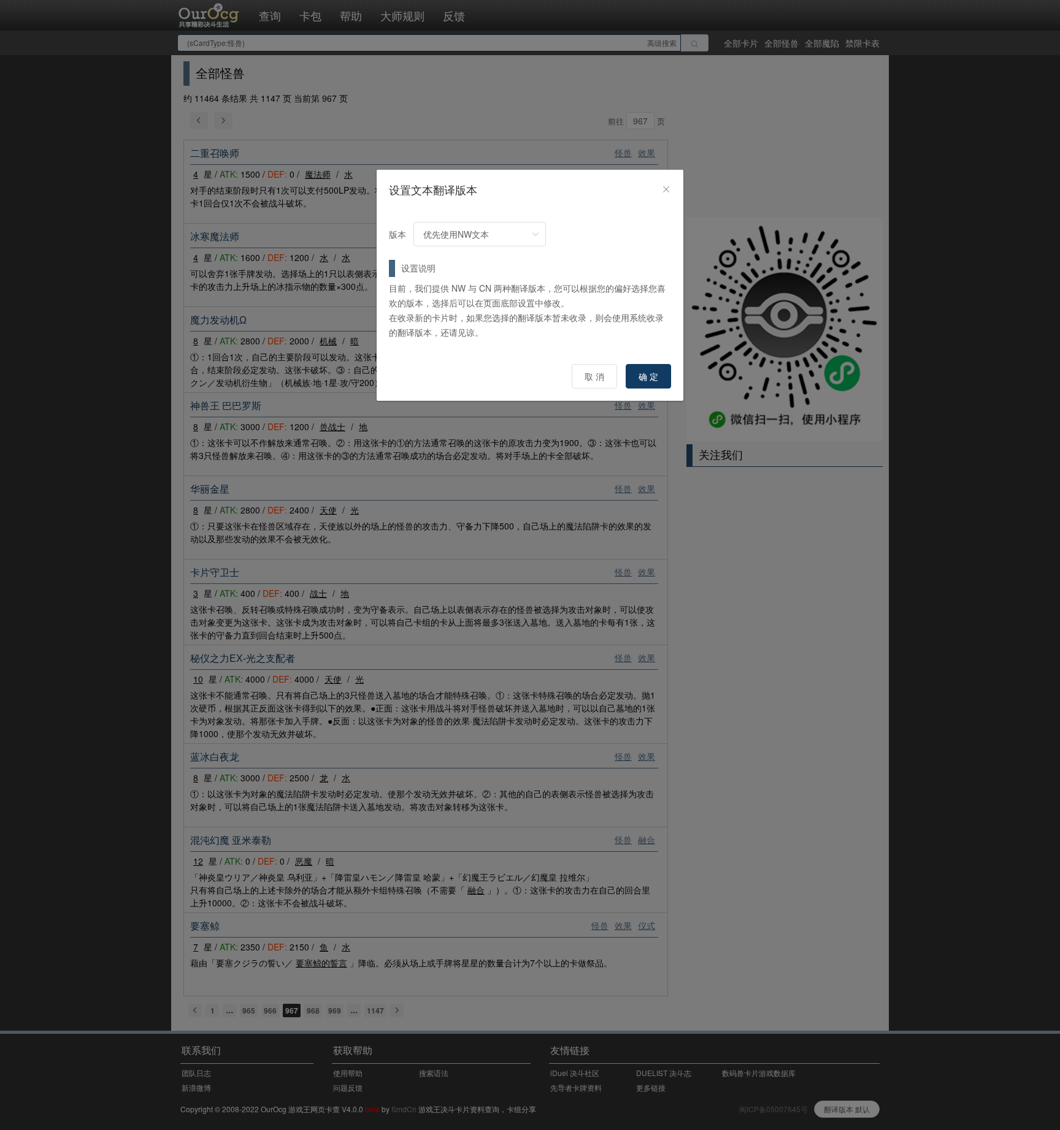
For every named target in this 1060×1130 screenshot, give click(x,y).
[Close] (666, 189)
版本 (397, 234)
